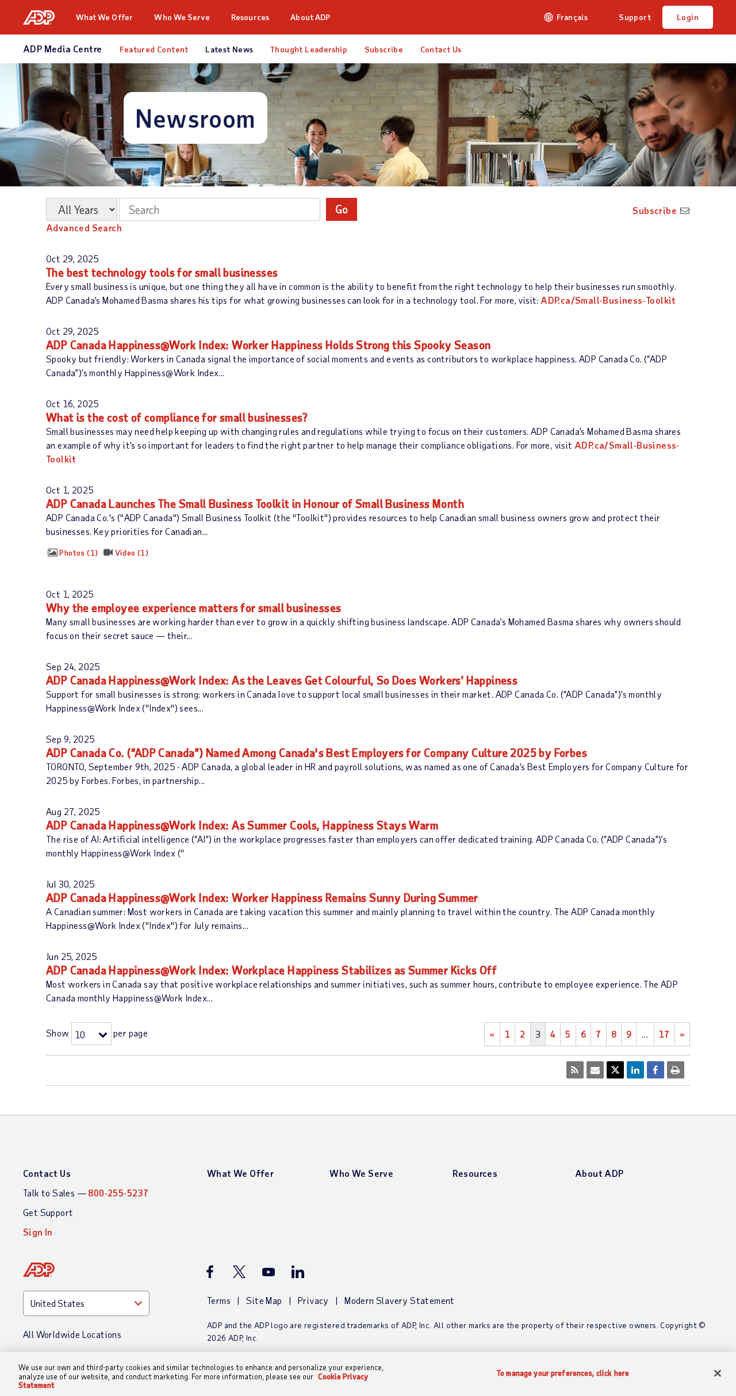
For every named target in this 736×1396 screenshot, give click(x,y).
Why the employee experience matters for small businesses (193, 607)
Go (341, 209)
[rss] (575, 1069)
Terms (219, 1300)
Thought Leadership (308, 49)
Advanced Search (84, 227)
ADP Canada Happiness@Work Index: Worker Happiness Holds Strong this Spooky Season (268, 344)
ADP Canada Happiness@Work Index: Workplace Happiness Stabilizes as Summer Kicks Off (271, 970)
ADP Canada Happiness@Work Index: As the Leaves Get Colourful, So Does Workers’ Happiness (282, 680)
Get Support (48, 1212)
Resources (250, 17)
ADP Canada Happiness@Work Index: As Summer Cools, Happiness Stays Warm (242, 825)
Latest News (229, 49)
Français (572, 17)
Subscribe (384, 49)
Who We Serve (181, 17)
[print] (675, 1069)
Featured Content (154, 49)
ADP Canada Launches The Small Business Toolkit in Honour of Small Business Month (255, 503)
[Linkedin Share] (635, 1069)
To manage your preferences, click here (563, 1372)
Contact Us (441, 49)
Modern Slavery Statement (399, 1300)
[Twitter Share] (615, 1069)
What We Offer (104, 17)
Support (635, 17)
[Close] (717, 1373)
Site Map (264, 1300)
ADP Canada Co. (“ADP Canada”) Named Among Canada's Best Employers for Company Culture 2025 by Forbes (316, 752)
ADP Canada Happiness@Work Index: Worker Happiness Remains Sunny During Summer (262, 897)
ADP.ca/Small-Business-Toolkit (608, 300)
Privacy (313, 1300)
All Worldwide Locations (72, 1334)
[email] (595, 1069)
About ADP (310, 17)
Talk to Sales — (85, 1192)
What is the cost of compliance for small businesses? (177, 417)
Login (688, 17)
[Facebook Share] (655, 1069)
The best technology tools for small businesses (162, 272)
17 (664, 1033)
